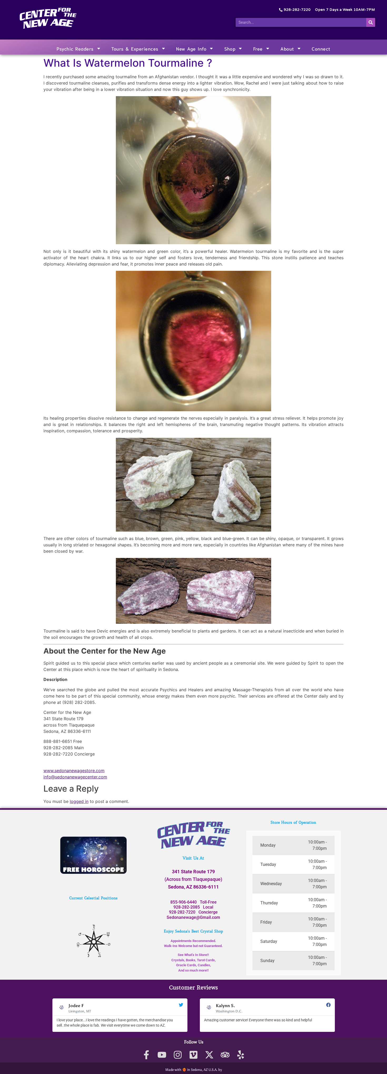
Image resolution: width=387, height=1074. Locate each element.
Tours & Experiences (134, 48)
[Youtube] (162, 1054)
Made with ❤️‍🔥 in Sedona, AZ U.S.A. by (193, 1070)
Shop (229, 48)
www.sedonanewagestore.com (74, 770)
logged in (79, 801)
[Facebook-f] (146, 1054)
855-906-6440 (183, 902)
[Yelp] (240, 1054)
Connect (321, 48)
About (287, 48)
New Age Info (191, 48)
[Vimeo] (193, 1054)
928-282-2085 (186, 907)
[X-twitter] (209, 1054)
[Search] (370, 22)
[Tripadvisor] (225, 1054)
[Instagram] (177, 1054)
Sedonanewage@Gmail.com (193, 917)
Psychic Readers (75, 48)
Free (258, 48)
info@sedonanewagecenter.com (75, 776)
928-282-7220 (182, 912)
